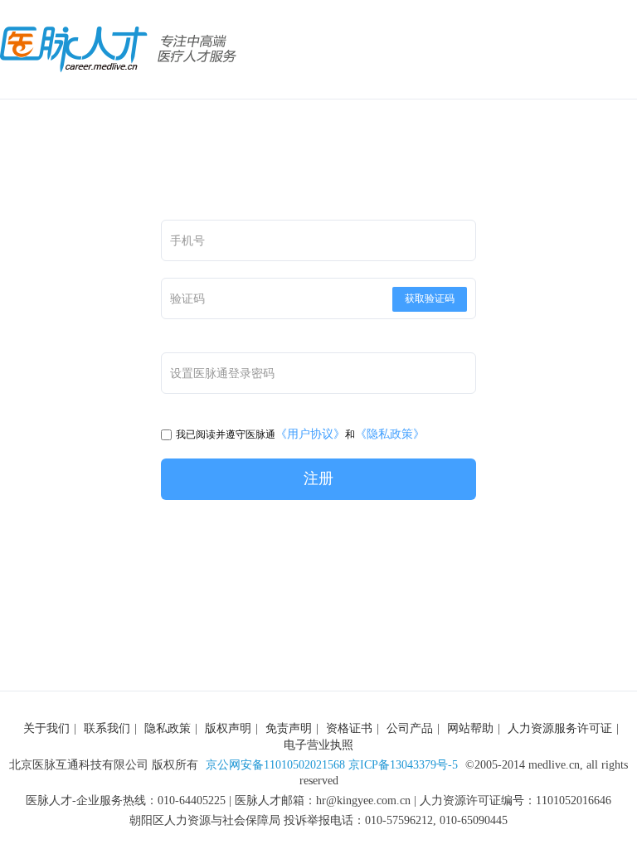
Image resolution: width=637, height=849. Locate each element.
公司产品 (410, 728)
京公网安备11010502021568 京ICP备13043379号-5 (332, 765)
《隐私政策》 (390, 434)
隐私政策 (167, 728)
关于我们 (46, 728)
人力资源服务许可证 (560, 728)
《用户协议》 (310, 434)
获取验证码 (430, 298)
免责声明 (288, 728)
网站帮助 (470, 728)
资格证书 (349, 728)
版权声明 (228, 728)
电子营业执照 (318, 745)
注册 (318, 478)
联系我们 (107, 728)
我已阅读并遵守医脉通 (225, 434)
